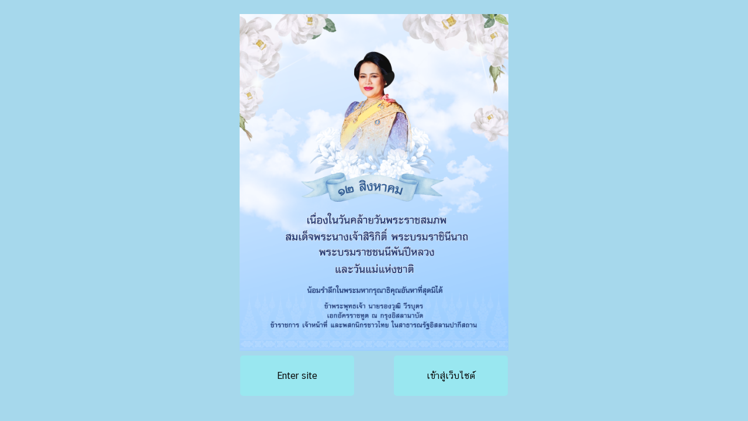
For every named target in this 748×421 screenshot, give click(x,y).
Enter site (297, 375)
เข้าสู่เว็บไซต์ (451, 375)
